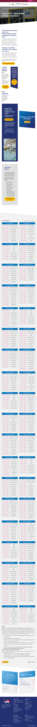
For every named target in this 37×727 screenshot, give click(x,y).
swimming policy (7, 652)
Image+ (33, 725)
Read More (27, 121)
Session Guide (5, 662)
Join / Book (31, 0)
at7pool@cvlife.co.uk (11, 682)
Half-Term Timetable (8, 8)
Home (4, 8)
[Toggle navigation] (34, 1)
